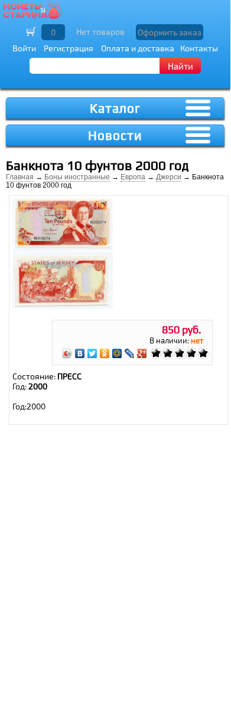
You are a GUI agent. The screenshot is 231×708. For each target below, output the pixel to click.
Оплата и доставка (137, 48)
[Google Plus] (142, 353)
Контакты (199, 48)
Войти (24, 48)
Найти (180, 66)
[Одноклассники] (105, 353)
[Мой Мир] (117, 353)
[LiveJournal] (129, 353)
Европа (133, 177)
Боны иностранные (77, 177)
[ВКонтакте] (80, 353)
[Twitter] (92, 353)
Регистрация (68, 48)
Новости (115, 135)
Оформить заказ (169, 32)
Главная (20, 177)
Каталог (115, 108)
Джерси (168, 177)
